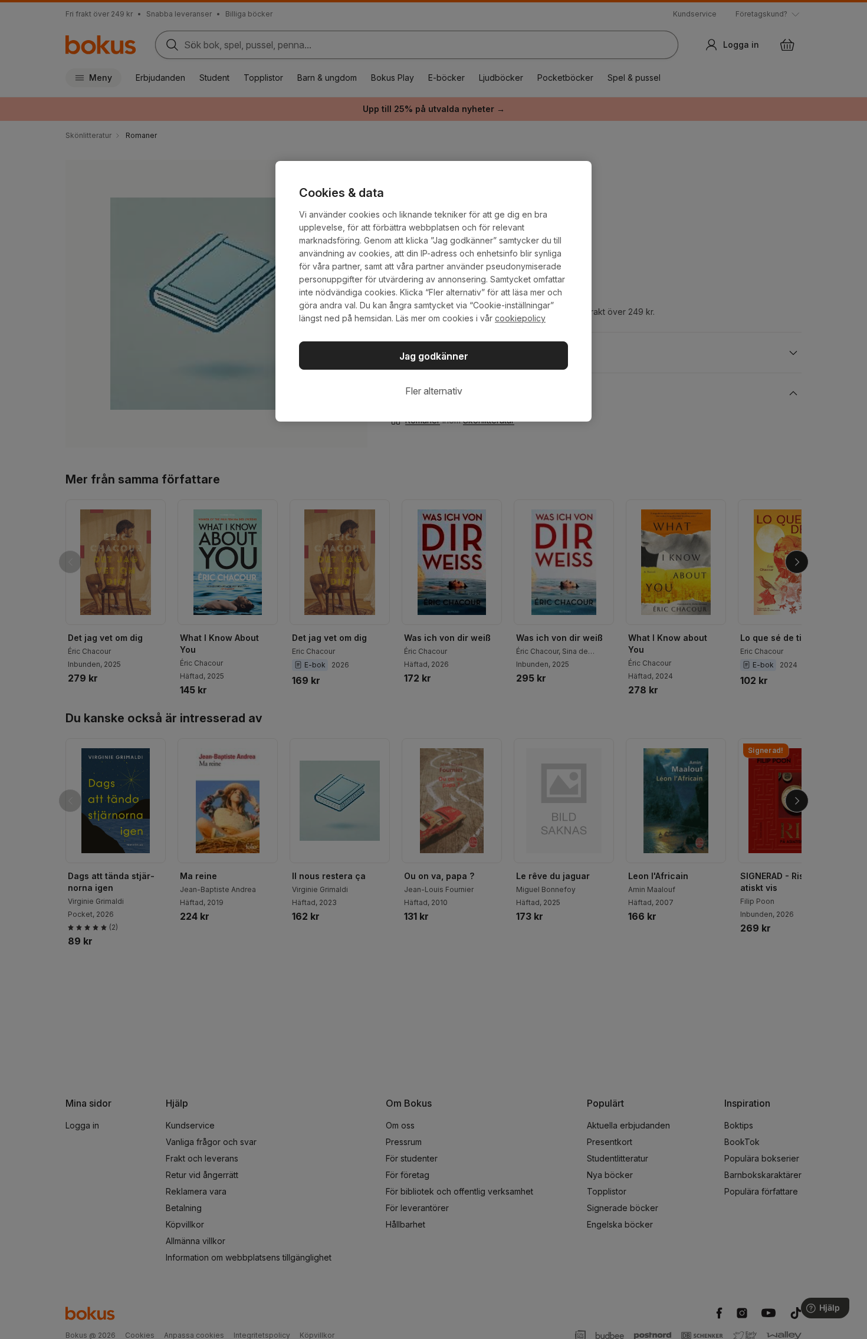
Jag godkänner (433, 356)
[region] (433, 291)
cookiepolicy (520, 318)
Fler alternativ (433, 391)
